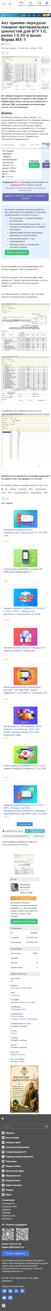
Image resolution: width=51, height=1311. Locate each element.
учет (4, 493)
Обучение (11, 1161)
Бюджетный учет (18, 1054)
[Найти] (46, 1126)
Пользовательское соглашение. (17, 1268)
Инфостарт (42, 485)
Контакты (7, 1218)
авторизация (21, 844)
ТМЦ (45, 493)
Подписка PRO (9, 1206)
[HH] (16, 1291)
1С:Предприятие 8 (18, 1009)
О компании (8, 1200)
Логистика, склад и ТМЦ (21, 988)
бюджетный (41, 489)
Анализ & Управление (17, 1147)
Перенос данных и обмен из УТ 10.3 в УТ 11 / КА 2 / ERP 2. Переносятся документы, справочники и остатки (25, 611)
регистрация (8, 844)
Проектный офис (15, 1171)
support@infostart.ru (13, 1247)
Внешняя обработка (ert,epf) (23, 1002)
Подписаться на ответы (13, 831)
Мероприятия (13, 1175)
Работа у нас (8, 1215)
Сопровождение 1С (16, 1152)
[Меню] (3, 3)
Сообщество (8, 1203)
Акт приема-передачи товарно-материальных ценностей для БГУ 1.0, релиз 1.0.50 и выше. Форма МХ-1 (25, 31)
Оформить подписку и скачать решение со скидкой (25, 197)
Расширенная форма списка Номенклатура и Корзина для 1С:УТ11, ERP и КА (25, 532)
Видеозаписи (13, 1180)
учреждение (36, 493)
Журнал (10, 1133)
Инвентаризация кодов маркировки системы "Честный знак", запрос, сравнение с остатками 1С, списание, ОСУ (25, 690)
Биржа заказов (14, 1185)
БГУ (9, 493)
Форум (9, 1190)
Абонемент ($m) (18, 1061)
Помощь (6, 1212)
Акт (6, 489)
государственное (21, 493)
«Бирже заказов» (30, 215)
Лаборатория (13, 1142)
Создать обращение (15, 1253)
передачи (23, 489)
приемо (13, 489)
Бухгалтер (15, 995)
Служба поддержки (16, 1224)
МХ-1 (31, 489)
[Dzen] (22, 1291)
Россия (14, 1033)
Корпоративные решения (19, 1156)
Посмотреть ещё (24, 824)
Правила (6, 1209)
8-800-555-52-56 (11, 1244)
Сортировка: (16, 836)
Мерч (9, 1194)
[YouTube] (4, 1298)
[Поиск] (9, 3)
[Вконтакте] (10, 1291)
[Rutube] (10, 1298)
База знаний (12, 1137)
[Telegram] (4, 1291)
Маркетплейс (13, 1166)
